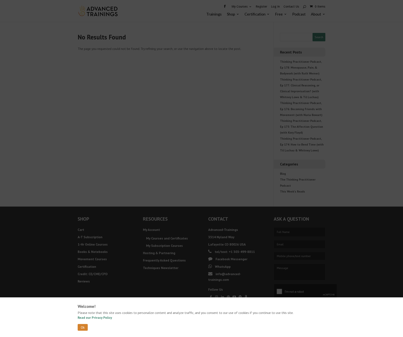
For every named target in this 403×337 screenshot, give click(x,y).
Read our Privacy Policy (95, 317)
